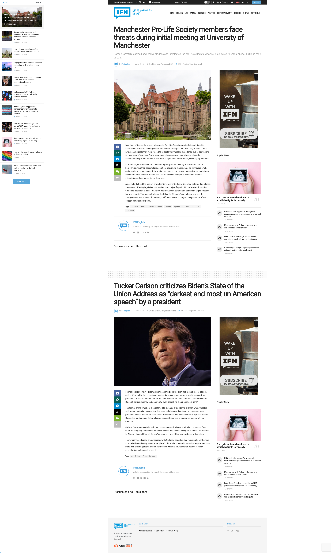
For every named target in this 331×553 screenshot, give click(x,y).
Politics (211, 13)
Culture (202, 13)
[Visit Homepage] (133, 13)
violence (130, 210)
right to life (178, 207)
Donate (257, 2)
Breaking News (154, 64)
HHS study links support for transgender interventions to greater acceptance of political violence (242, 214)
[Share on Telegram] (117, 159)
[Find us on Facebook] (136, 2)
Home (171, 13)
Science (237, 13)
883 (181, 311)
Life (186, 13)
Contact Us (160, 531)
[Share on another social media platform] (117, 178)
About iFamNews (120, 2)
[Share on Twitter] (117, 165)
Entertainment (224, 13)
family (143, 207)
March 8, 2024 (140, 64)
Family (193, 13)
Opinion (179, 13)
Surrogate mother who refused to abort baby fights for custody (233, 199)
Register (225, 2)
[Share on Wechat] (117, 171)
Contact (130, 2)
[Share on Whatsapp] (117, 153)
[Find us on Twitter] (140, 2)
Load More (22, 182)
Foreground (165, 64)
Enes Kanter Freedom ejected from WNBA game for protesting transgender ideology (27, 126)
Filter (38, 2)
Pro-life (168, 207)
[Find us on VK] (144, 2)
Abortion (134, 207)
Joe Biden (135, 456)
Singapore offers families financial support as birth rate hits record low (28, 65)
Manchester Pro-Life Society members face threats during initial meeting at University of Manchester (21, 17)
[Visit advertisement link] (239, 109)
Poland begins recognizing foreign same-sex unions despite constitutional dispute (27, 79)
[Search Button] (232, 2)
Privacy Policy (173, 531)
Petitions (255, 13)
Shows (246, 13)
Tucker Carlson (149, 456)
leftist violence (155, 207)
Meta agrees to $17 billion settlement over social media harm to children (25, 94)
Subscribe (156, 2)
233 (179, 64)
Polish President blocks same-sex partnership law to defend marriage (27, 168)
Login (216, 2)
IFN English (126, 64)
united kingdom (192, 207)
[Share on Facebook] (117, 147)
